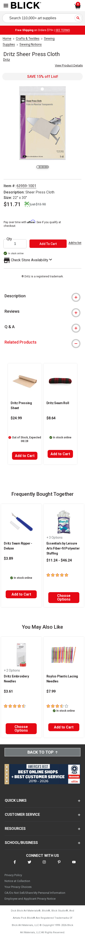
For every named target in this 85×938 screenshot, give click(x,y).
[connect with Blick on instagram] (44, 865)
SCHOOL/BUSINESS (21, 842)
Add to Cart (24, 456)
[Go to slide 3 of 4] (44, 167)
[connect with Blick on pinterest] (59, 865)
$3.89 (8, 558)
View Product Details (69, 65)
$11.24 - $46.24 (59, 560)
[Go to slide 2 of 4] (41, 167)
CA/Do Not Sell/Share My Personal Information (35, 892)
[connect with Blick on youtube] (73, 865)
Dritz (6, 59)
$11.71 (12, 204)
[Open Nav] (6, 5)
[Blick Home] (26, 6)
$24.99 (16, 418)
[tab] (42, 296)
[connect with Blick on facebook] (14, 865)
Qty (9, 239)
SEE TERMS (63, 30)
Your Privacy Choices (18, 887)
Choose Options (63, 597)
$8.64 (51, 418)
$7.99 (51, 691)
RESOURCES (15, 828)
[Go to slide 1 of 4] (37, 167)
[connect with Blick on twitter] (29, 865)
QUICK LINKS (16, 800)
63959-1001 (26, 186)
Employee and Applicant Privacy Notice (30, 898)
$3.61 (8, 691)
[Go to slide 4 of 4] (47, 167)
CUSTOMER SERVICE (22, 814)
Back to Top (40, 752)
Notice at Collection (17, 881)
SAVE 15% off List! (42, 76)
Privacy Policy (13, 875)
